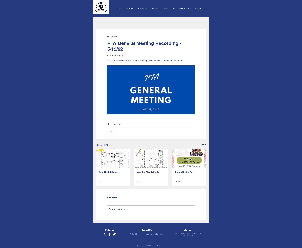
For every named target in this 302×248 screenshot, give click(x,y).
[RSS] (105, 234)
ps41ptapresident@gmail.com (153, 234)
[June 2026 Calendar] (113, 158)
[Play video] (151, 89)
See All (203, 144)
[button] (203, 18)
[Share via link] (120, 124)
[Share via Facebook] (108, 124)
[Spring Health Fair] (189, 158)
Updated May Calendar (148, 172)
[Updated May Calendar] (151, 158)
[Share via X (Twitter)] (114, 124)
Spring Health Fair (184, 172)
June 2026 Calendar (108, 172)
